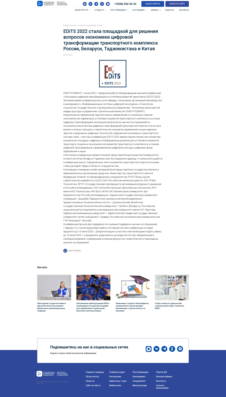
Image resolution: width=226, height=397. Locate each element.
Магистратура (140, 385)
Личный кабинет (164, 376)
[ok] (102, 4)
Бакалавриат (139, 376)
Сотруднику (138, 10)
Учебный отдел (117, 372)
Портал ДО (161, 372)
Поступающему (118, 10)
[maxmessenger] (85, 4)
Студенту (99, 10)
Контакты (184, 10)
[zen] (108, 4)
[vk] (90, 4)
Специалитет (139, 381)
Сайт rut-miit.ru (93, 385)
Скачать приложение (162, 386)
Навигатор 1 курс (118, 381)
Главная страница (95, 372)
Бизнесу (155, 10)
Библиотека (115, 385)
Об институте (81, 10)
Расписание (115, 376)
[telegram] (96, 4)
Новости (169, 10)
